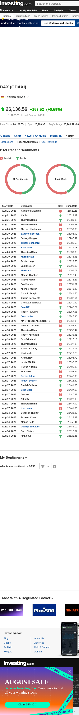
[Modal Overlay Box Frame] (36, 691)
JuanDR (25, 307)
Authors (38, 651)
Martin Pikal (27, 256)
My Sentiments (12, 457)
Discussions (7, 142)
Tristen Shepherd (30, 243)
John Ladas (27, 316)
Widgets (8, 651)
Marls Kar (26, 270)
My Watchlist (29, 10)
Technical (56, 135)
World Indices (41, 16)
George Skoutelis (30, 426)
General (5, 135)
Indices (7, 16)
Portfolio (8, 647)
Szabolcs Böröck (30, 233)
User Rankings (49, 142)
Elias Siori (26, 390)
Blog (6, 638)
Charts (72, 10)
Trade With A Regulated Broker (25, 598)
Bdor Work (27, 247)
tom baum (26, 408)
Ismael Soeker (29, 380)
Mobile (7, 643)
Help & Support (42, 647)
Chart (17, 135)
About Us (39, 638)
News (45, 10)
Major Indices (23, 16)
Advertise (39, 643)
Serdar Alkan (28, 376)
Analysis (58, 10)
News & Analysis (35, 135)
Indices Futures (60, 16)
